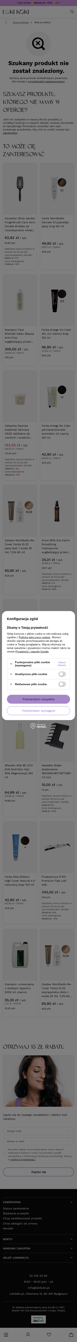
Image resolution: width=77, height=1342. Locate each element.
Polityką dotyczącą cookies (34, 637)
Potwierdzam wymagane (38, 710)
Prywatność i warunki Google (32, 651)
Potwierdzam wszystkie (38, 699)
